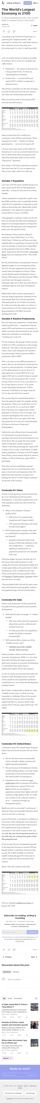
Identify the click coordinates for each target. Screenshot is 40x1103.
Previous (8, 957)
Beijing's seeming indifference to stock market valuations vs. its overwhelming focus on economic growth (14, 1029)
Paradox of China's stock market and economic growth (15, 1023)
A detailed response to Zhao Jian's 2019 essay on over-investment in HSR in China (14, 1011)
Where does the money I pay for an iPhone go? (14, 1041)
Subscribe (27, 3)
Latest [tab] (10, 998)
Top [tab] (4, 998)
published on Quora (23, 903)
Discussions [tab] (18, 998)
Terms (26, 1086)
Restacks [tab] (16, 972)
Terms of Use (30, 937)
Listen (35, 25)
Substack (9, 1098)
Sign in (35, 3)
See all (6, 1058)
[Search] (36, 998)
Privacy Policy (20, 941)
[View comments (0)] (9, 31)
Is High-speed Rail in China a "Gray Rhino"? (15, 1005)
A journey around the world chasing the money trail (12, 1047)
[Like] (4, 31)
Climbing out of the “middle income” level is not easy (20, 648)
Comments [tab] (7, 972)
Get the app (30, 1093)
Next (33, 957)
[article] (20, 1010)
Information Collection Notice (24, 939)
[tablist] (11, 972)
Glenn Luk (5, 24)
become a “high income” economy (18, 576)
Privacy (20, 1086)
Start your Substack (14, 1093)
